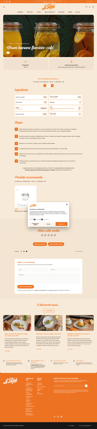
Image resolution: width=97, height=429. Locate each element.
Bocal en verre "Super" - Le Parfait (25, 211)
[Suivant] (64, 1)
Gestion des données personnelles (29, 410)
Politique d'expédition (29, 393)
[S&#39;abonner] (86, 386)
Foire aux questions (39, 383)
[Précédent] (32, 1)
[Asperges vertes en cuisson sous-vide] (48, 323)
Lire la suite (7, 350)
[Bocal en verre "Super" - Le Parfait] (25, 196)
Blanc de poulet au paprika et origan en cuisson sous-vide (16, 335)
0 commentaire (79, 251)
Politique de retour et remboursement (30, 405)
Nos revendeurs (40, 393)
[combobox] (90, 1)
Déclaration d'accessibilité (29, 414)
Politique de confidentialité (40, 290)
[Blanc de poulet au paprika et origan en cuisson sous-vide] (17, 323)
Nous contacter (41, 386)
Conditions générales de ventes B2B (29, 389)
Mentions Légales (28, 400)
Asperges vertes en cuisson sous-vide (48, 334)
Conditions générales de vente (29, 384)
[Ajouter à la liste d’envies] (17, 189)
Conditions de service (53, 290)
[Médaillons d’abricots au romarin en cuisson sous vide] (80, 323)
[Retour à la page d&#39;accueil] (6, 43)
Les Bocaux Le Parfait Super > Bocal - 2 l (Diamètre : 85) (48, 81)
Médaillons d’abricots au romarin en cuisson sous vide (78, 335)
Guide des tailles (39, 389)
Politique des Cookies (29, 397)
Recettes (11, 43)
